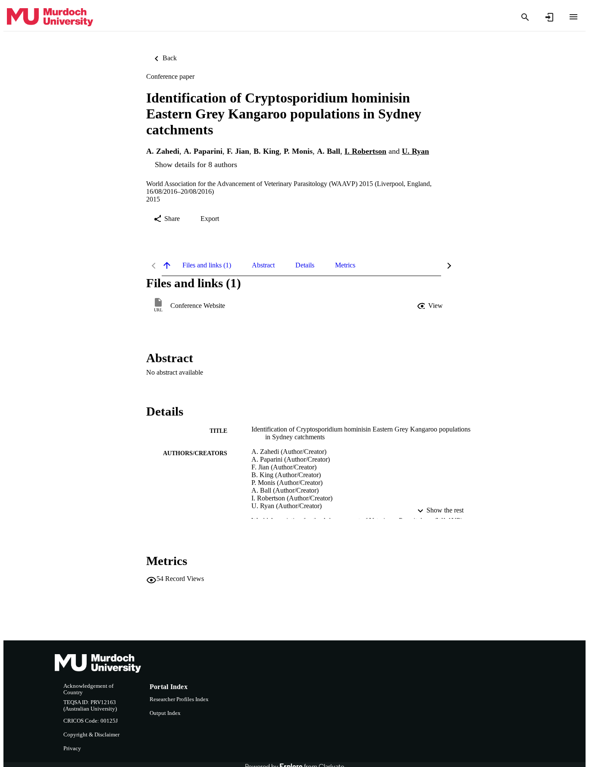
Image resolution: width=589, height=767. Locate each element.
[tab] (206, 265)
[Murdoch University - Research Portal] (50, 17)
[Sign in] (549, 17)
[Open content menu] (573, 16)
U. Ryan (415, 151)
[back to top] (167, 265)
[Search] (525, 17)
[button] (431, 305)
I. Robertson (365, 151)
